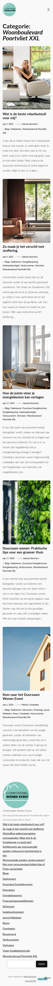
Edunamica (28, 710)
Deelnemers (16, 129)
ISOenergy (38, 710)
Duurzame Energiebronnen (35, 408)
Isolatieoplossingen (11, 266)
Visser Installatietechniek (16, 951)
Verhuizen (39, 266)
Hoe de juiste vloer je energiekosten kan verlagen (23, 395)
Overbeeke (24, 714)
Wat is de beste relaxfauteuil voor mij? (24, 116)
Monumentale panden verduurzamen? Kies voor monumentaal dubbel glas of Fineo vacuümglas (24, 864)
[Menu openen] (48, 9)
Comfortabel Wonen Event (17, 811)
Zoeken (41, 964)
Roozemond (9, 934)
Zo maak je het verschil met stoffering (23, 248)
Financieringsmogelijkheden (18, 901)
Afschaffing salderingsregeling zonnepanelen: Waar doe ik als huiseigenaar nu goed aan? (19, 838)
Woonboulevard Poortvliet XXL (17, 269)
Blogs (7, 129)
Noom (16, 714)
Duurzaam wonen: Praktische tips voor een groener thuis (25, 550)
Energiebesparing (30, 262)
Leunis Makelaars (12, 918)
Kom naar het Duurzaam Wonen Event (21, 696)
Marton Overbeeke (30, 705)
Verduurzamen (27, 266)
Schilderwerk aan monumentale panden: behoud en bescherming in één (22, 851)
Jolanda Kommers (30, 124)
